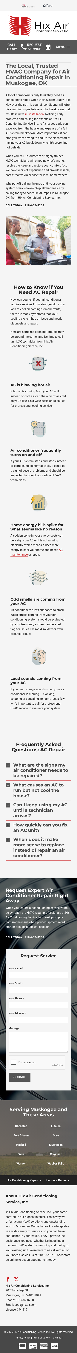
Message (14, 1028)
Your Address (17, 1013)
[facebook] (8, 1279)
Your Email (16, 983)
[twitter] (16, 1279)
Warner (21, 1163)
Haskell (21, 1144)
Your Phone (16, 998)
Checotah (21, 1126)
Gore (56, 1135)
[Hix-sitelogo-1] (38, 16)
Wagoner (56, 1154)
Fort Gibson (21, 1135)
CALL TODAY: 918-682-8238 (25, 205)
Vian (21, 1154)
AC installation (34, 114)
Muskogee (56, 1144)
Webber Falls (55, 1163)
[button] (38, 770)
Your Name (16, 968)
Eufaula (56, 1126)
